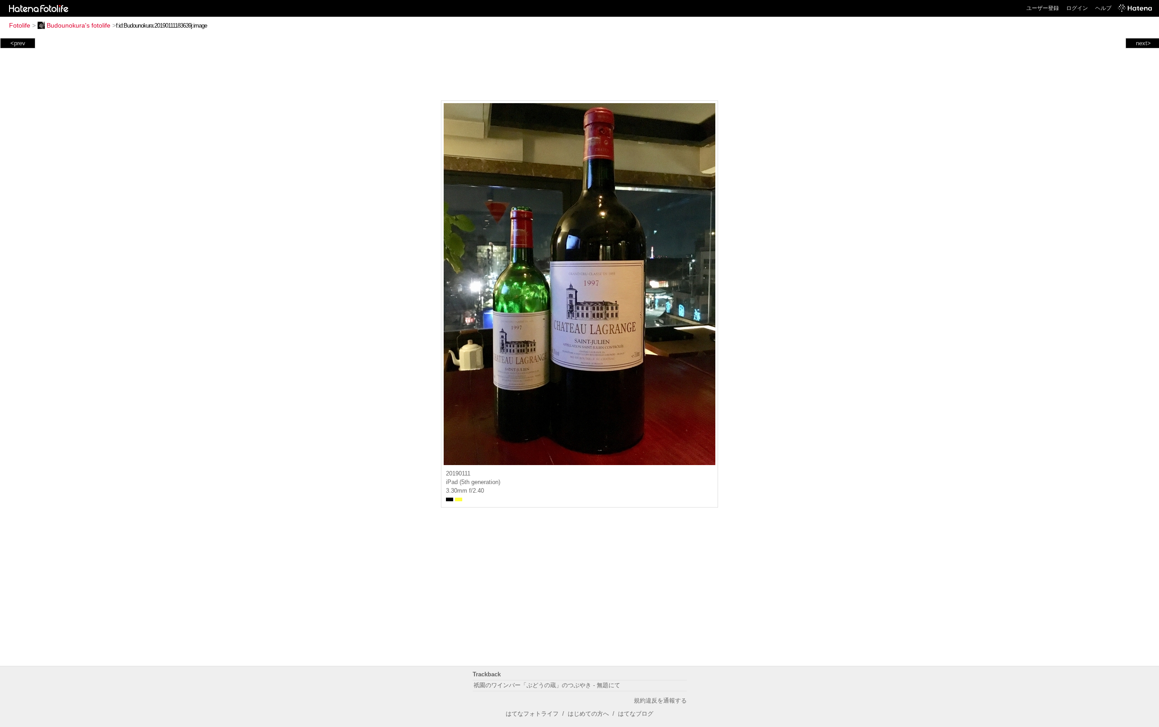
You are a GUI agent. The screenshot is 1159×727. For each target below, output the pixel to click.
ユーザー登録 (1042, 8)
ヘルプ (1103, 8)
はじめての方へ (588, 713)
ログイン (1077, 8)
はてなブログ (635, 713)
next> (1143, 43)
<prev (17, 43)
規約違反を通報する (660, 700)
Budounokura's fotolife (78, 25)
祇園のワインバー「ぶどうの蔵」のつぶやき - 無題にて (547, 685)
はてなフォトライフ (532, 713)
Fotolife (19, 25)
